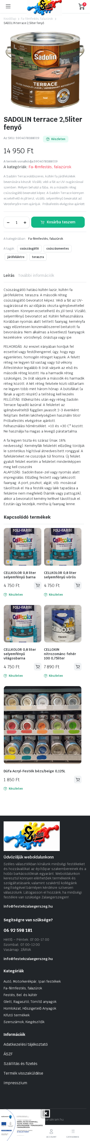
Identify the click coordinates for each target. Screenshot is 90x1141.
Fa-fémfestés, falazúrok (37, 19)
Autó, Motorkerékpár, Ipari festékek (32, 981)
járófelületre (15, 257)
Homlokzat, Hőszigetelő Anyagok (30, 1008)
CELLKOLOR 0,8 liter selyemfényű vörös (60, 575)
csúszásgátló (29, 249)
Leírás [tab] (9, 275)
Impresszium (15, 1082)
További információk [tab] (36, 275)
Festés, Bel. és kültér (20, 995)
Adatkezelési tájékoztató (26, 1044)
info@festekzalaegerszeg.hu (28, 906)
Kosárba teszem (61, 222)
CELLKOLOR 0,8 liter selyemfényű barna (20, 575)
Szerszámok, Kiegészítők (24, 1022)
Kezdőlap (10, 19)
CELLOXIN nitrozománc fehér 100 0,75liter (60, 653)
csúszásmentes (57, 249)
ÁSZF (8, 1054)
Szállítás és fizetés (20, 1063)
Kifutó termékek (17, 1015)
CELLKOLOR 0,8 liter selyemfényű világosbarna (20, 653)
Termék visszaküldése (23, 1073)
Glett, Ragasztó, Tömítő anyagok (30, 1001)
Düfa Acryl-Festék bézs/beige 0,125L (34, 771)
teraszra (38, 257)
